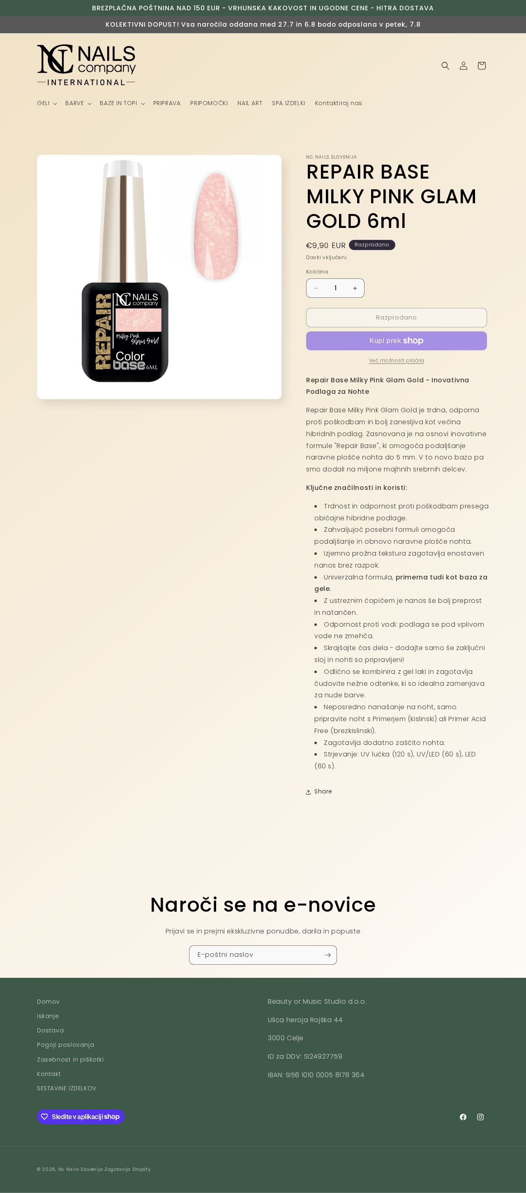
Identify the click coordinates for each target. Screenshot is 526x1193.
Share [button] (323, 792)
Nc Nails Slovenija (80, 1169)
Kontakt (49, 1074)
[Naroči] (327, 955)
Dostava (50, 1031)
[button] (46, 103)
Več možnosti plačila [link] (396, 360)
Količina (317, 272)
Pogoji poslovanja (65, 1045)
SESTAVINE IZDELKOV (67, 1088)
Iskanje (48, 1016)
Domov (48, 1002)
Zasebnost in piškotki (70, 1059)
